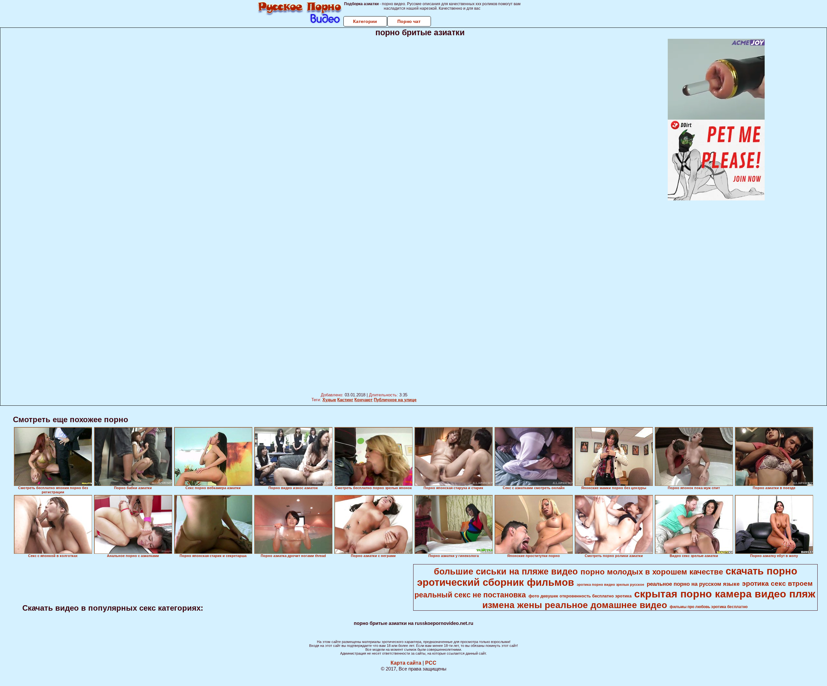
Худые (329, 399)
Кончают (363, 399)
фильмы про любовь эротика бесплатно (709, 607)
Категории (365, 21)
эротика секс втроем (777, 583)
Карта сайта (406, 663)
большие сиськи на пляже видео (506, 571)
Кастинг (345, 399)
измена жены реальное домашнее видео (574, 605)
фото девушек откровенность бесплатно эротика (580, 596)
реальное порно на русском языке (693, 584)
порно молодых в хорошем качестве (652, 571)
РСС (430, 663)
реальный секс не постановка (470, 595)
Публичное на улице (395, 399)
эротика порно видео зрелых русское (610, 584)
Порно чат (409, 21)
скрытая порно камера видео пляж (724, 594)
